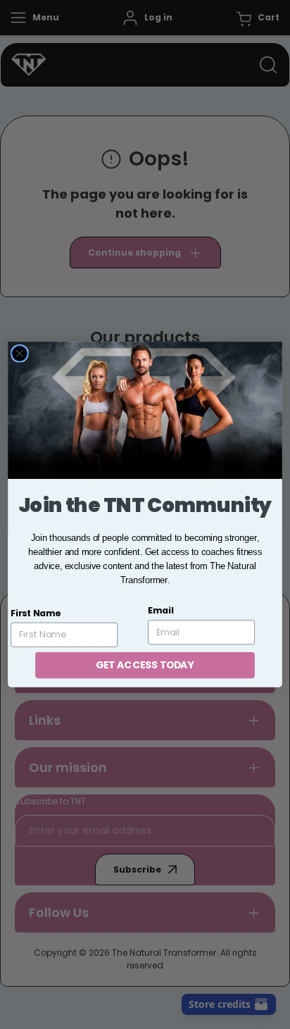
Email (160, 610)
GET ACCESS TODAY (145, 665)
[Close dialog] (19, 353)
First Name (36, 613)
